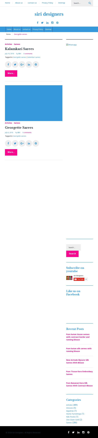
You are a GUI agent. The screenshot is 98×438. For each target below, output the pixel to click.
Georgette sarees (19, 57)
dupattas (70, 411)
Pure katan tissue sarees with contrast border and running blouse (77, 337)
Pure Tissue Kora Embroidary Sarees (79, 372)
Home (7, 3)
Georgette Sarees (19, 127)
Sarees (17, 44)
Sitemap (61, 3)
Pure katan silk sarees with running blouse (78, 349)
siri (19, 54)
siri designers (49, 14)
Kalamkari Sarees (19, 49)
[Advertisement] (34, 103)
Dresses (69, 408)
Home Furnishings (73, 414)
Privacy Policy (47, 3)
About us (19, 3)
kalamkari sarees (34, 57)
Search (89, 3)
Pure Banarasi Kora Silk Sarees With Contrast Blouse (79, 384)
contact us (32, 3)
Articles (8, 44)
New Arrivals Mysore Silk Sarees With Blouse (77, 361)
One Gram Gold (72, 419)
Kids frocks (70, 417)
